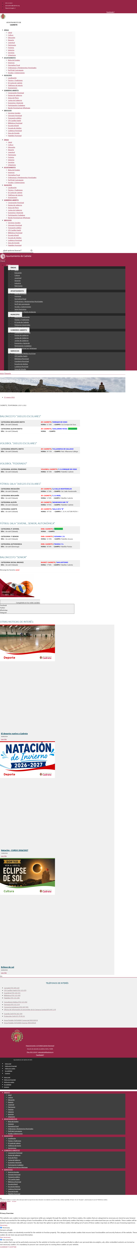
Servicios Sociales (14, 113)
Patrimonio (12, 45)
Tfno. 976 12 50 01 (32, 1052)
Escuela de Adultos (14, 128)
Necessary (6, 1228)
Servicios (11, 53)
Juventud (11, 42)
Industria (11, 50)
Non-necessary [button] (5, 1237)
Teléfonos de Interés (15, 85)
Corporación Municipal (16, 93)
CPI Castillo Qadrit (14, 120)
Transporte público (14, 118)
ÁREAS (6, 30)
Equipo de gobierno (15, 95)
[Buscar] (31, 250)
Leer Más (4, 739)
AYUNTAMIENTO (10, 58)
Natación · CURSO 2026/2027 (14, 850)
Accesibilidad (8, 1071)
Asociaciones (12, 88)
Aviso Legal (8, 1063)
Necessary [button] (3, 1225)
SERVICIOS (8, 110)
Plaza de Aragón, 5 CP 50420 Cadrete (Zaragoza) (40, 1045)
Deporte (11, 40)
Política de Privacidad (11, 1066)
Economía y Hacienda (15, 103)
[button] (37, 605)
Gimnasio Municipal (15, 115)
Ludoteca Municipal (15, 130)
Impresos (11, 63)
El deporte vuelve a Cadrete (14, 733)
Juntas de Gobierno (15, 100)
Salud (10, 32)
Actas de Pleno (13, 98)
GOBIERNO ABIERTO (11, 90)
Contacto (7, 1073)
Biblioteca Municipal (15, 123)
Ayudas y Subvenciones (16, 73)
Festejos (11, 48)
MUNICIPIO (8, 75)
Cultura (10, 35)
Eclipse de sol (7, 967)
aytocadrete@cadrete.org (45, 1052)
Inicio (2, 373)
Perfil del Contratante (15, 70)
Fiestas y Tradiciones (15, 80)
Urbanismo (12, 55)
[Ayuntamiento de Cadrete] (15, 258)
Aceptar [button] (14, 1201)
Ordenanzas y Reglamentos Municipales (22, 68)
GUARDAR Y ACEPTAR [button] (8, 1247)
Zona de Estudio (13, 133)
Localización (12, 78)
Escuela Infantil (13, 125)
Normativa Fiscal (14, 65)
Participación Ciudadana (16, 105)
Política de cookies (10, 1068)
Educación (11, 37)
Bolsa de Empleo (14, 60)
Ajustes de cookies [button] (6, 1201)
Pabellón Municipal (14, 136)
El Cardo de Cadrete (15, 83)
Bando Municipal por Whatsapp (19, 108)
